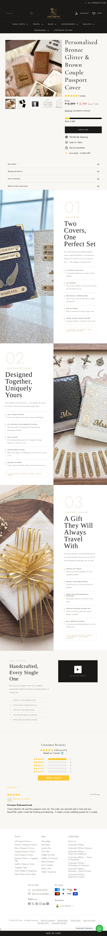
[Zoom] (33, 68)
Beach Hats (46, 868)
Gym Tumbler (47, 865)
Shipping (68, 110)
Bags (51, 24)
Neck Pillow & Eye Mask (25, 874)
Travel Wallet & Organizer (26, 870)
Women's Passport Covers (26, 844)
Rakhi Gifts (19, 24)
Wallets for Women (49, 858)
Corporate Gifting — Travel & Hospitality (80, 858)
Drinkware (40, 30)
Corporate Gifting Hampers (80, 848)
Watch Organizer (48, 871)
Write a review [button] (53, 777)
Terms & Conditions (48, 920)
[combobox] (20, 13)
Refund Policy (63, 920)
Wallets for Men (48, 854)
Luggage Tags (21, 867)
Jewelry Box (46, 848)
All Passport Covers (23, 841)
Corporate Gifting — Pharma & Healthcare (77, 852)
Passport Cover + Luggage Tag (26, 859)
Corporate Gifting (63, 30)
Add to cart (53, 933)
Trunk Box (45, 851)
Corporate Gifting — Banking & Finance (77, 875)
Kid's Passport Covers (24, 854)
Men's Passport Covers (24, 848)
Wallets (88, 24)
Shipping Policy (43, 923)
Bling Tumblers (47, 861)
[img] (13, 794)
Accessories (68, 24)
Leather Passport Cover (25, 864)
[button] (71, 95)
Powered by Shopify (59, 923)
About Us (72, 841)
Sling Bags (45, 841)
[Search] (31, 13)
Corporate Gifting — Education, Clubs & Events (79, 870)
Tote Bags (45, 844)
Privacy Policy (75, 920)
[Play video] (78, 669)
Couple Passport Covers (25, 851)
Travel (37, 24)
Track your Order (89, 920)
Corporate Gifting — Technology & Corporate (78, 864)
